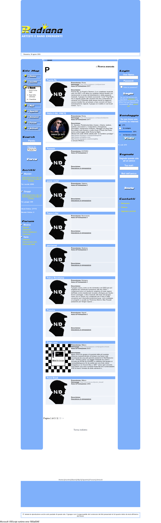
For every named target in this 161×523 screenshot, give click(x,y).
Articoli (100, 479)
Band (74, 479)
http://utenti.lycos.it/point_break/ (91, 382)
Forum (92, 479)
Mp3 (79, 479)
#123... (32, 181)
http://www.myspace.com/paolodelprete (94, 118)
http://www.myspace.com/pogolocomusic (94, 347)
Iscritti (67, 479)
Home (61, 479)
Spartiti (85, 479)
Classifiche (32, 99)
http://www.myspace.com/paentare (92, 84)
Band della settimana (32, 96)
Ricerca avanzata (106, 66)
